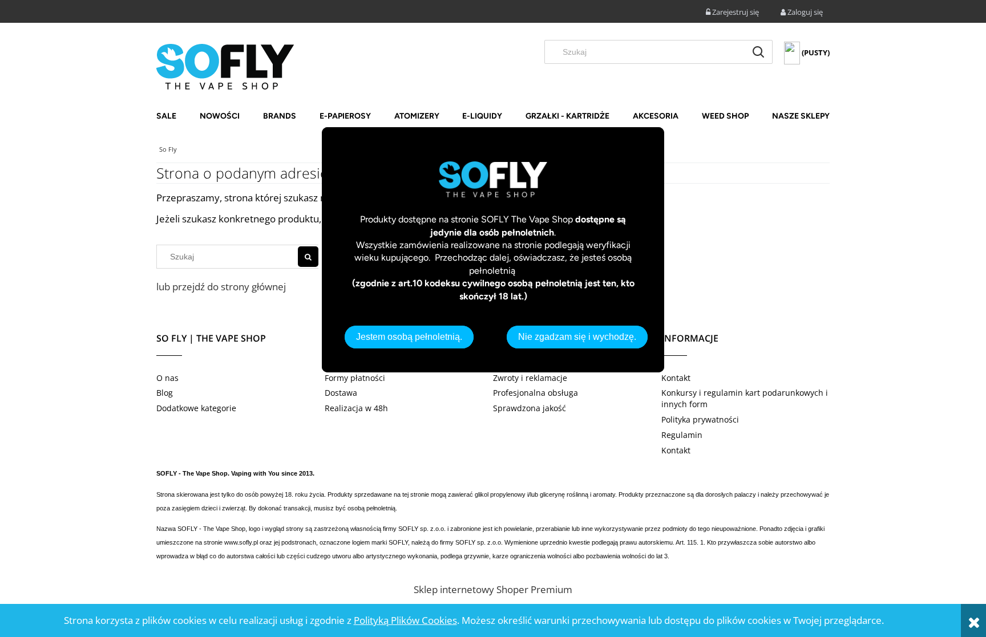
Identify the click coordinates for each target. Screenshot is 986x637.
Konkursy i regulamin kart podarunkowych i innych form (744, 398)
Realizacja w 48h (356, 408)
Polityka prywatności (700, 419)
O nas (167, 377)
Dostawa (341, 392)
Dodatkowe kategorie (196, 408)
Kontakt (675, 377)
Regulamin (681, 434)
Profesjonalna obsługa (535, 392)
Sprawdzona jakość (529, 408)
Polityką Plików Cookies (405, 620)
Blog (164, 392)
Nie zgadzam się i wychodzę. (577, 337)
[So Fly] (225, 65)
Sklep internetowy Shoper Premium (493, 589)
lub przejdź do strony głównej (221, 286)
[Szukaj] (758, 52)
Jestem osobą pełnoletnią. (409, 337)
